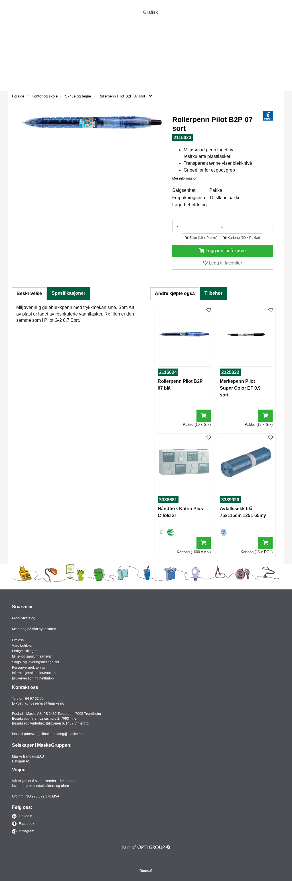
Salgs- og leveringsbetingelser (35, 662)
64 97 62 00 (34, 699)
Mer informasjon (184, 178)
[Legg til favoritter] (208, 310)
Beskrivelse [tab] (29, 293)
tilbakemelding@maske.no (62, 734)
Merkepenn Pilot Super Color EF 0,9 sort (240, 388)
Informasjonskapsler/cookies (34, 673)
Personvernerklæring (28, 668)
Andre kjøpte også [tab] (175, 293)
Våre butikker (22, 646)
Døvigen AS (21, 761)
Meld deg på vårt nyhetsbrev (34, 629)
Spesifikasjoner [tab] (68, 293)
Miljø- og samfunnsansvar (32, 656)
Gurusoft (146, 871)
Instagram (26, 831)
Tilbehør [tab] (213, 293)
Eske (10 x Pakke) (202, 238)
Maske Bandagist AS (28, 756)
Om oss (18, 640)
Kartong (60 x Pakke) (243, 238)
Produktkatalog (23, 618)
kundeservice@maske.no (44, 703)
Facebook (26, 824)
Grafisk (150, 12)
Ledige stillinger (24, 651)
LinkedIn (25, 816)
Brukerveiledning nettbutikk (33, 678)
